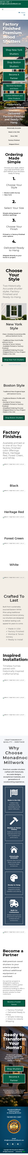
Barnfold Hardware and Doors (14, 87)
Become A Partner (14, 76)
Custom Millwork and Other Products (14, 97)
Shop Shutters (14, 1068)
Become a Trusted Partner (14, 1003)
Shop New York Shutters (14, 51)
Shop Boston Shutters (14, 64)
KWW (23, 1151)
